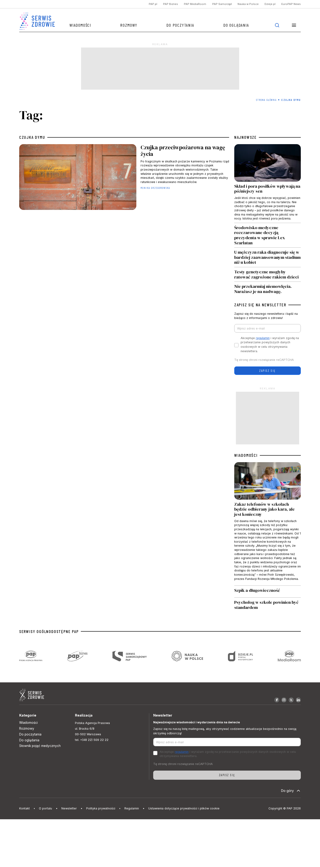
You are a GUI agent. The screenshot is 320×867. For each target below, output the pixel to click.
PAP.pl (153, 4)
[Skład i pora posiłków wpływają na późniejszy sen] (267, 183)
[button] (294, 25)
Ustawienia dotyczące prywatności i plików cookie (184, 808)
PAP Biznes (170, 4)
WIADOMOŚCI (246, 455)
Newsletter (69, 808)
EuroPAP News (291, 4)
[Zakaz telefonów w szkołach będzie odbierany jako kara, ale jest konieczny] (267, 523)
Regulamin (131, 808)
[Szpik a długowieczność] (267, 591)
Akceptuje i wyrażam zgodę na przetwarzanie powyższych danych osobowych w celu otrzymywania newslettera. (270, 344)
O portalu (45, 808)
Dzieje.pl (269, 4)
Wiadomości (80, 25)
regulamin (263, 338)
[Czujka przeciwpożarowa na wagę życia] (124, 178)
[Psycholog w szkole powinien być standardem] (267, 605)
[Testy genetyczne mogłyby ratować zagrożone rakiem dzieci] (267, 274)
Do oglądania (236, 25)
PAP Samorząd (222, 4)
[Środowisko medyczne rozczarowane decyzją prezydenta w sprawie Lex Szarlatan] (267, 235)
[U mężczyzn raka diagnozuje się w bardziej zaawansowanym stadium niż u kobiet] (267, 257)
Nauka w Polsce (248, 4)
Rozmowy (128, 25)
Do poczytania (180, 25)
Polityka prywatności (100, 808)
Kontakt (24, 808)
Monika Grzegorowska (155, 187)
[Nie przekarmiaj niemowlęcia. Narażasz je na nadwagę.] (267, 288)
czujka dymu (32, 137)
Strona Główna (266, 99)
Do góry (287, 791)
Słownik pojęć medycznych (40, 746)
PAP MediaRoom (195, 4)
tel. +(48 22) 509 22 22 (91, 740)
